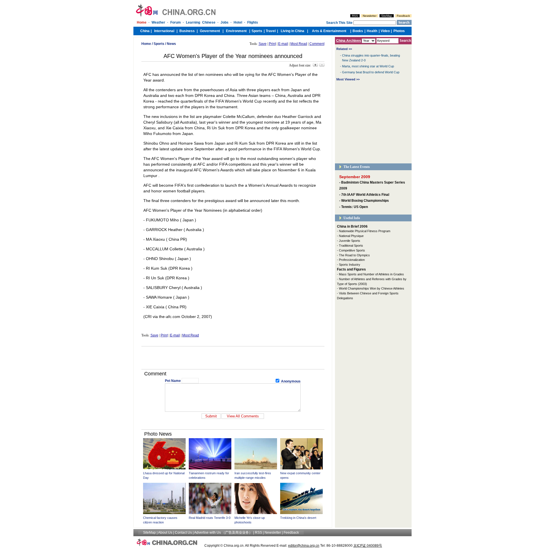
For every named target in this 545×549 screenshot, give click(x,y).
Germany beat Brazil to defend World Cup (370, 72)
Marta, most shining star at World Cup (368, 66)
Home (146, 44)
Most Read (298, 44)
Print (272, 44)
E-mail (283, 44)
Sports (159, 44)
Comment (316, 44)
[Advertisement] (232, 357)
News (171, 44)
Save (263, 44)
